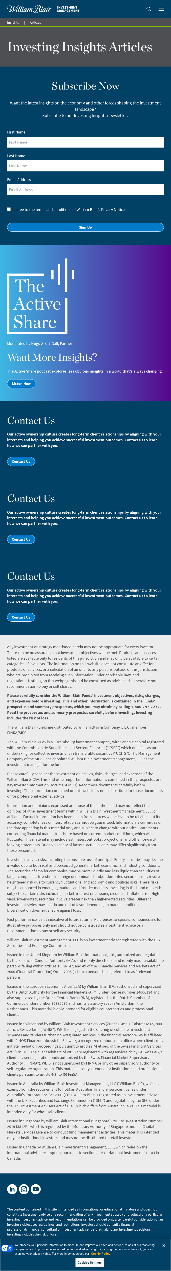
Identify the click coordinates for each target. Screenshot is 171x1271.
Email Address (19, 179)
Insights (13, 22)
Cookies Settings (90, 1262)
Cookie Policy (100, 1253)
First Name (16, 132)
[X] (24, 1189)
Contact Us (21, 461)
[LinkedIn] (12, 1189)
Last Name (16, 155)
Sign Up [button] (85, 227)
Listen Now (21, 383)
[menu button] (161, 9)
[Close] (164, 1245)
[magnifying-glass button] (148, 9)
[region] (85, 1254)
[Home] (43, 8)
